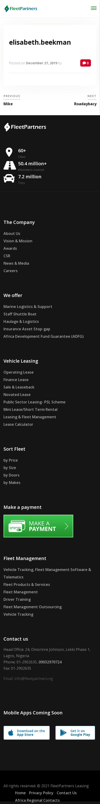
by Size (9, 467)
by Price (10, 460)
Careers (10, 270)
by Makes (11, 482)
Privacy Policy (41, 792)
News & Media (16, 263)
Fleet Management (20, 592)
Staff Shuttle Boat (20, 314)
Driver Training (17, 599)
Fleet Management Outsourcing (32, 606)
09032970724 (50, 662)
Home (20, 792)
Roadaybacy (85, 103)
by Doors (11, 475)
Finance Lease (16, 379)
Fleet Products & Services (26, 584)
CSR (6, 255)
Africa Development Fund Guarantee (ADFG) (43, 336)
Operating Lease (18, 372)
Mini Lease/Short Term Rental (30, 409)
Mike (8, 103)
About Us (11, 233)
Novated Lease (17, 394)
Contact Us (67, 792)
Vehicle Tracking (18, 614)
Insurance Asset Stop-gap (26, 328)
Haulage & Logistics (21, 321)
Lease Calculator (18, 424)
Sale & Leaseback (18, 387)
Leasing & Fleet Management (29, 416)
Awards (10, 248)
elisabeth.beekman (40, 42)
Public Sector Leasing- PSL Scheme (34, 402)
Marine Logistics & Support (27, 306)
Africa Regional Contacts (37, 800)
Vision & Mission (17, 240)
